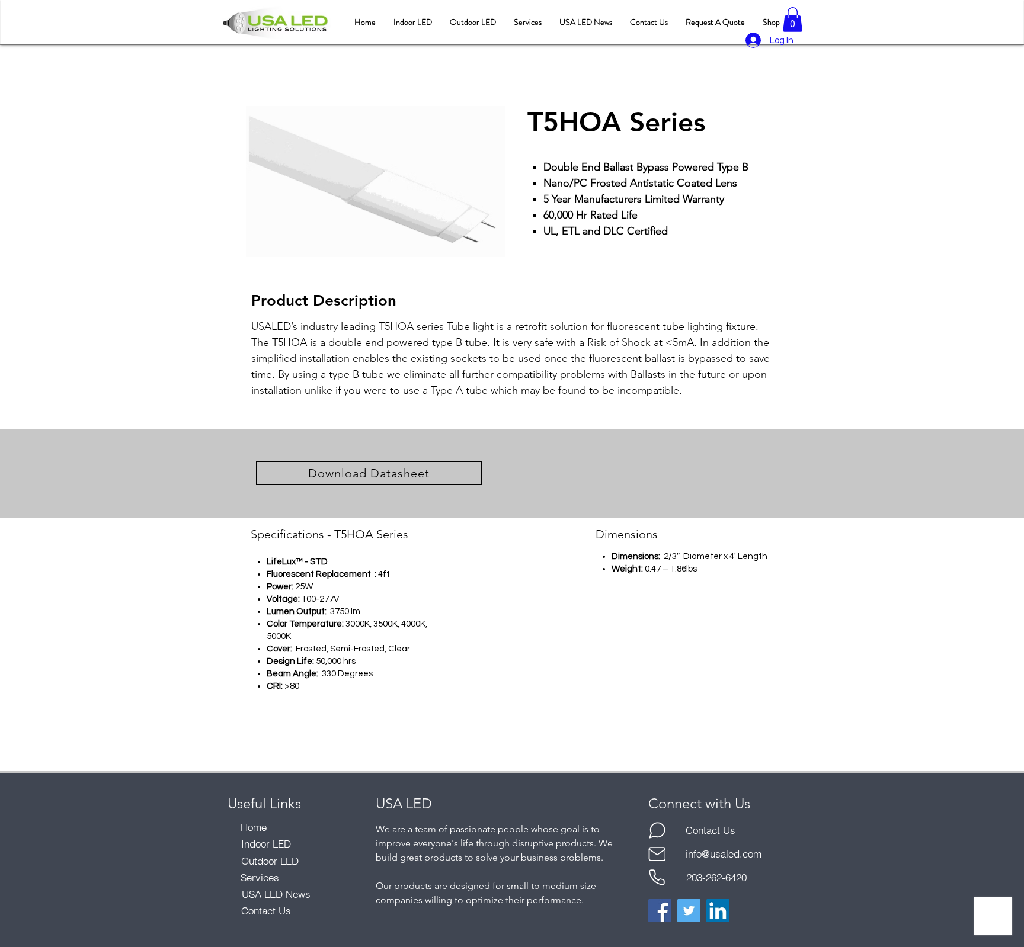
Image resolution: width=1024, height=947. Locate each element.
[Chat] (656, 830)
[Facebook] (659, 910)
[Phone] (656, 877)
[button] (792, 19)
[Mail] (656, 854)
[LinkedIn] (717, 910)
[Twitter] (688, 910)
